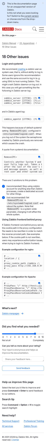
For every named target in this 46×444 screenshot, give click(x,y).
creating (21, 69)
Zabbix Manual (9, 43)
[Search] (34, 29)
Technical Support (10, 421)
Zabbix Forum (30, 426)
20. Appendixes (26, 43)
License (15, 439)
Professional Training (34, 421)
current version (31, 16)
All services (7, 426)
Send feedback (23, 368)
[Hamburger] (41, 29)
